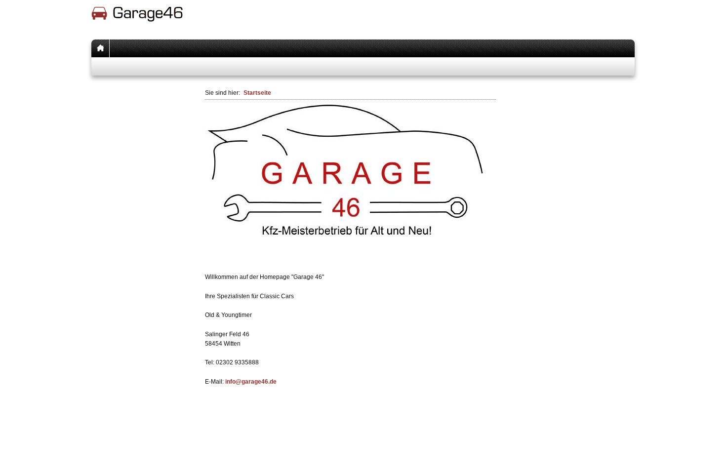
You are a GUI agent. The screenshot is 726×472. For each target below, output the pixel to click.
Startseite (257, 92)
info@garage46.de (251, 381)
